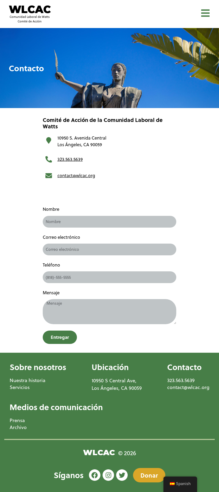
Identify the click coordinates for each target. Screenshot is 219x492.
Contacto (184, 366)
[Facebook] (94, 475)
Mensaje (51, 292)
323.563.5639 (70, 159)
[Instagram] (108, 475)
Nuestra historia (27, 380)
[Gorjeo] (122, 475)
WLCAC (30, 9)
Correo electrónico (61, 237)
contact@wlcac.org (76, 175)
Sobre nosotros (38, 366)
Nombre (51, 209)
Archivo (18, 427)
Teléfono (51, 265)
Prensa (17, 420)
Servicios (20, 387)
